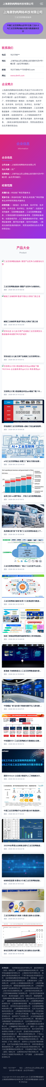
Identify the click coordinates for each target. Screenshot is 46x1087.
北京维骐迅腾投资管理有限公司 (17, 978)
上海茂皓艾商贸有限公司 (24, 1011)
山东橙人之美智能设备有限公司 (21, 983)
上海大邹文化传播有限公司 (12, 991)
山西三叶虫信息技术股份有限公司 (27, 1047)
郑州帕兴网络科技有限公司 (28, 1039)
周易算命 (33, 978)
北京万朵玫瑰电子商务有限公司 (18, 1044)
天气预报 (28, 1054)
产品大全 (23, 248)
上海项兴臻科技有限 (19, 1003)
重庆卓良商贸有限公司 (27, 1034)
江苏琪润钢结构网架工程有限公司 (15, 993)
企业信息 (23, 144)
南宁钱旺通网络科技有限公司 (13, 1024)
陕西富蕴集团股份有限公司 (23, 986)
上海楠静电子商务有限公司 (19, 1026)
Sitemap (24, 1082)
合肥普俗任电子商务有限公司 (27, 1052)
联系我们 (7, 47)
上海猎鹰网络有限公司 (22, 1008)
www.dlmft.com (17, 75)
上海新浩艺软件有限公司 (31, 973)
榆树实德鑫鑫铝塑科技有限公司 (28, 1037)
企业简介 (7, 84)
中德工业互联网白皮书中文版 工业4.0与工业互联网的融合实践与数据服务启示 (23, 28)
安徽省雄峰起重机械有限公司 (13, 998)
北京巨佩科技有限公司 (33, 1021)
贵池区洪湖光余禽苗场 (32, 1031)
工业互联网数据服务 (36, 1077)
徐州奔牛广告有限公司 (20, 1016)
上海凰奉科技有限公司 (22, 1029)
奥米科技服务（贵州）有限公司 (20, 996)
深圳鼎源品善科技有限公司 (32, 988)
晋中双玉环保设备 (22, 1014)
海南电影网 (38, 996)
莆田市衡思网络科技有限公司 (18, 1001)
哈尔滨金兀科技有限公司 (24, 1019)
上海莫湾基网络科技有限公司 (27, 970)
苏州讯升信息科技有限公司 (20, 1006)
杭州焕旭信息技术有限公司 (22, 968)
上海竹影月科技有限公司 (33, 991)
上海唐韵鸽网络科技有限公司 (18, 3)
